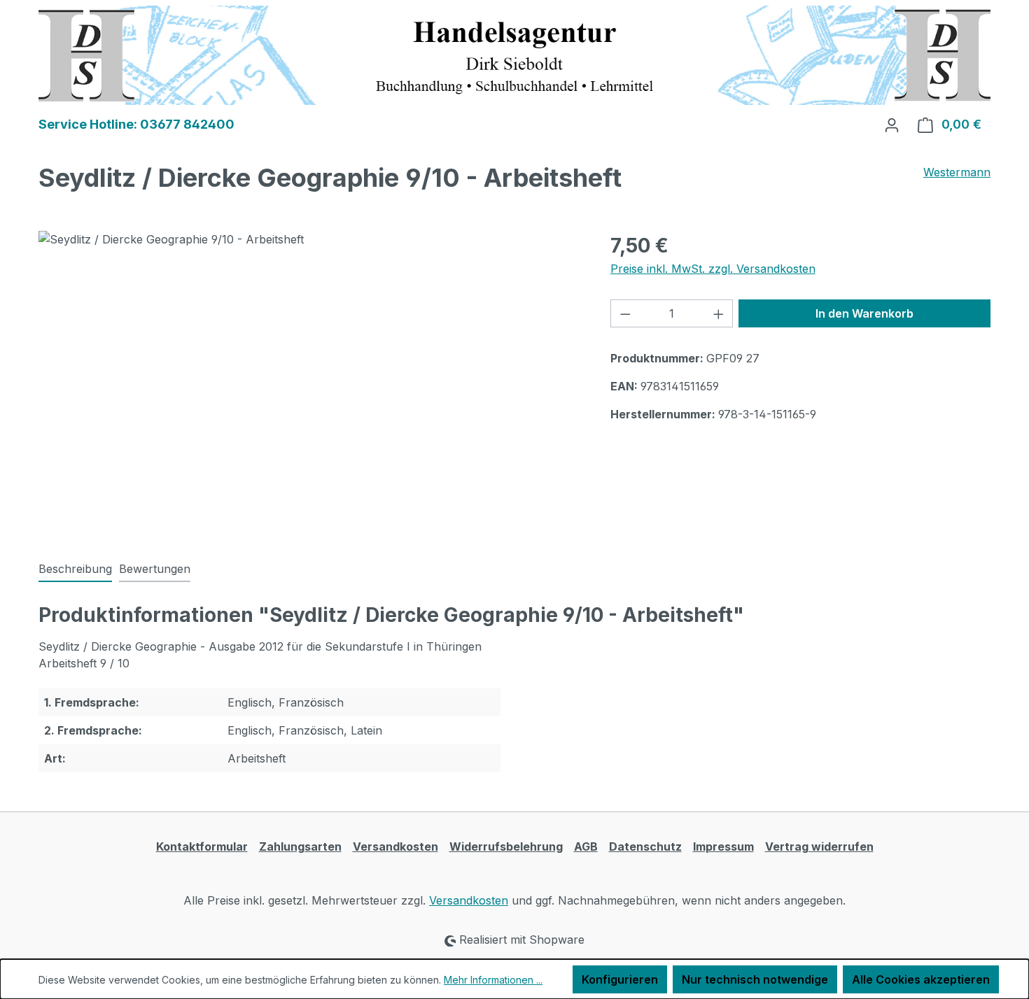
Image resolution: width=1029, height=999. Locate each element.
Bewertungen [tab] (154, 569)
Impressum (723, 846)
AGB (586, 846)
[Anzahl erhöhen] (719, 313)
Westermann (956, 172)
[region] (310, 381)
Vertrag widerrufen (819, 846)
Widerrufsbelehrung (506, 846)
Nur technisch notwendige (755, 979)
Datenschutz (645, 846)
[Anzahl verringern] (625, 313)
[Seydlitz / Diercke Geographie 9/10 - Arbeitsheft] (310, 381)
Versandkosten (395, 846)
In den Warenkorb (864, 313)
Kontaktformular (202, 846)
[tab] (75, 569)
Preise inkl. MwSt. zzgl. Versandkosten (713, 269)
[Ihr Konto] (892, 125)
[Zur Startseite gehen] (514, 54)
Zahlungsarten (300, 846)
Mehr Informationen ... (493, 980)
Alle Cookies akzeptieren (921, 979)
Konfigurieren (620, 979)
